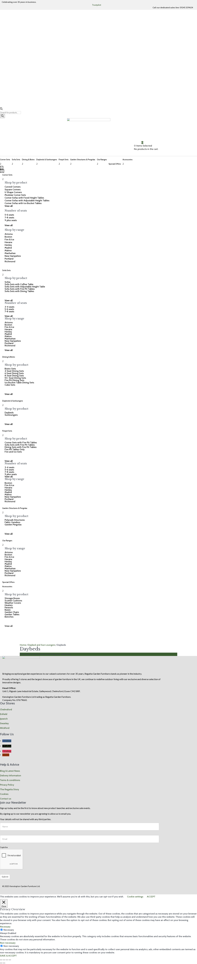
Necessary (8, 929)
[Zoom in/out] (1, 959)
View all (9, 626)
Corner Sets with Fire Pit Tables (21, 442)
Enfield (3, 714)
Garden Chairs (12, 612)
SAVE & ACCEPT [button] (8, 955)
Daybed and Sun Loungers (41, 645)
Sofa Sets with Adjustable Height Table (25, 286)
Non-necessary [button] (7, 942)
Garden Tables (12, 614)
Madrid (8, 247)
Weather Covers (13, 602)
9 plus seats (11, 220)
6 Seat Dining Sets (14, 373)
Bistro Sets (10, 368)
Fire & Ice (9, 239)
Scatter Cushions (13, 600)
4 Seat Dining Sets (14, 371)
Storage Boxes (12, 598)
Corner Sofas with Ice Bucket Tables (23, 203)
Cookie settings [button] (135, 896)
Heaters (9, 605)
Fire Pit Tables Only (15, 449)
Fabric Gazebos (12, 522)
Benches (9, 616)
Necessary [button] (5, 926)
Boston (8, 236)
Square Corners (12, 189)
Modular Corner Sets (15, 195)
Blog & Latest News (10, 771)
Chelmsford (6, 709)
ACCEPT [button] (151, 896)
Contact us (5, 798)
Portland (9, 258)
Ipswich (4, 718)
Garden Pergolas (13, 524)
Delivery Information (10, 775)
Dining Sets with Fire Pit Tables (20, 447)
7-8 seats (9, 217)
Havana (8, 242)
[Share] (7, 959)
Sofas (7, 282)
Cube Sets (10, 384)
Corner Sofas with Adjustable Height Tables (27, 200)
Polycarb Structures (15, 520)
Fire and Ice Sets (13, 451)
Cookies (4, 794)
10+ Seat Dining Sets (15, 378)
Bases (8, 609)
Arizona (9, 234)
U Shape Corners (13, 192)
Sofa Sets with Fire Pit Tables (20, 289)
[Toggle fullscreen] (4, 959)
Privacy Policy (7, 784)
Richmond (10, 261)
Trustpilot (96, 5)
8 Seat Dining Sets (14, 375)
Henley (8, 245)
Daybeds (9, 412)
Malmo (8, 250)
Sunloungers (11, 415)
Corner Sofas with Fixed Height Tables (24, 197)
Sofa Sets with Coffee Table (19, 284)
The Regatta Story (9, 789)
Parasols (9, 607)
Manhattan (10, 253)
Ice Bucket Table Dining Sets (19, 382)
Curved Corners (12, 186)
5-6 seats (9, 214)
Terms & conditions (10, 780)
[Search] (2, 116)
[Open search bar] (1, 109)
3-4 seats (9, 306)
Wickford (4, 728)
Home (23, 645)
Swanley (4, 723)
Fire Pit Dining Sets (14, 380)
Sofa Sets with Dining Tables (19, 291)
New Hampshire (13, 256)
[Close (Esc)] (10, 959)
